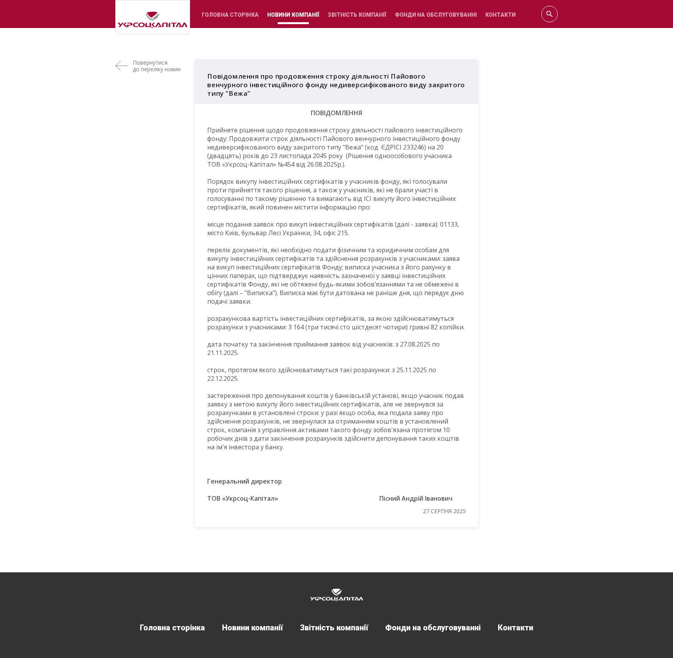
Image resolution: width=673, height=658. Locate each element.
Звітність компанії (357, 15)
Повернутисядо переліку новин (157, 65)
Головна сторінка (230, 15)
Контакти (500, 15)
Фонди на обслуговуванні (436, 15)
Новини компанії (293, 15)
